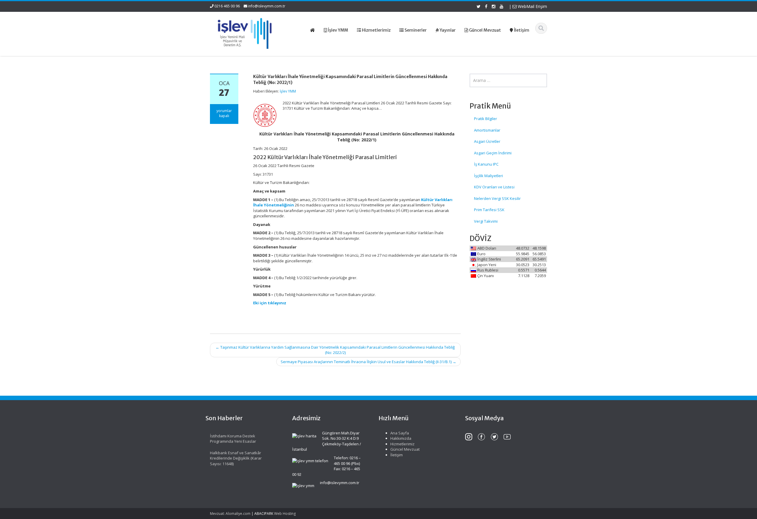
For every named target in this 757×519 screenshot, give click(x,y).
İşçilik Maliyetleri (488, 175)
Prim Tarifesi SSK (489, 209)
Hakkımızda (400, 438)
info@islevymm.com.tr (266, 6)
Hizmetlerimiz (402, 444)
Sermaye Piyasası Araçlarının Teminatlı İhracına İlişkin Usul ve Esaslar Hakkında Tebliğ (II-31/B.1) (368, 361)
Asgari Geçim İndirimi (493, 153)
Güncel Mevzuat (405, 449)
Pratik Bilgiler (485, 118)
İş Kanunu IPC (486, 164)
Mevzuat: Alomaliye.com (230, 513)
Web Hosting (285, 513)
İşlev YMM (288, 91)
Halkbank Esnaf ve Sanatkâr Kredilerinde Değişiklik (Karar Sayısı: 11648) (236, 458)
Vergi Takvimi (486, 221)
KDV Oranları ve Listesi (494, 187)
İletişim (396, 454)
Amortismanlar (487, 130)
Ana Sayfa (399, 433)
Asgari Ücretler (487, 141)
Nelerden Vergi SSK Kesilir (497, 198)
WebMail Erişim (532, 6)
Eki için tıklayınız (269, 302)
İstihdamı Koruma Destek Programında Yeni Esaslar (233, 438)
